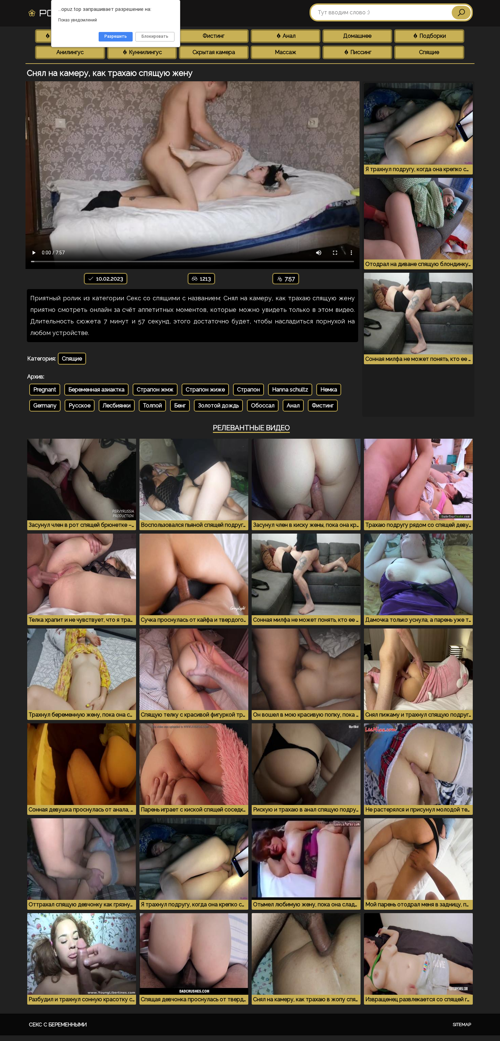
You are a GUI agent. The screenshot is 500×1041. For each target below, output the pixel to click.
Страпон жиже (205, 389)
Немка (328, 389)
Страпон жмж (155, 389)
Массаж (285, 52)
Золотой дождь (218, 405)
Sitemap (462, 1024)
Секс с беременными (58, 1025)
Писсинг (360, 52)
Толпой (152, 405)
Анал (288, 36)
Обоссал (262, 405)
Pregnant (44, 389)
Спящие (429, 52)
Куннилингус (145, 52)
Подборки (432, 36)
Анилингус (70, 52)
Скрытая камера (214, 52)
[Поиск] (461, 12)
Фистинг (213, 36)
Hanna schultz (290, 389)
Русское (79, 405)
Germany (44, 405)
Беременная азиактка (96, 389)
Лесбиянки (117, 405)
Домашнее (357, 36)
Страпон (248, 389)
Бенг (180, 405)
